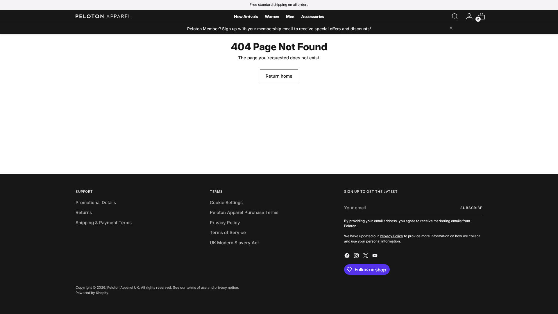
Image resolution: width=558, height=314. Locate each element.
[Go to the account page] (467, 16)
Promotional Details (96, 202)
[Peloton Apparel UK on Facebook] (347, 257)
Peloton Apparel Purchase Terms (244, 212)
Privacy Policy (225, 222)
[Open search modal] (455, 16)
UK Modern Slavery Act (234, 242)
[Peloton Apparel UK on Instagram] (356, 257)
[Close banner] (451, 28)
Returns (84, 212)
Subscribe (471, 208)
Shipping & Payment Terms (104, 222)
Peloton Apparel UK (123, 288)
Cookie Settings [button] (226, 202)
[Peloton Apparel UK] (103, 16)
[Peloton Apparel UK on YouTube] (375, 257)
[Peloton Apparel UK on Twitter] (366, 257)
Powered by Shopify (92, 293)
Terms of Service (228, 232)
